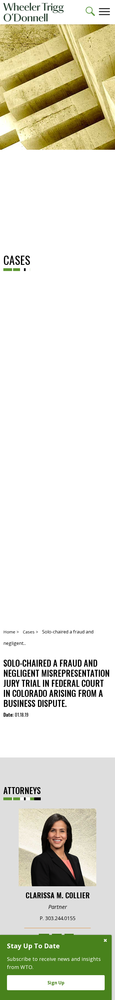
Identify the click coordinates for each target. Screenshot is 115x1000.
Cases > (30, 632)
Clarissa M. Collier (58, 895)
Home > (11, 632)
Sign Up (55, 983)
